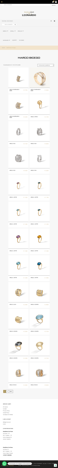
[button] (4, 463)
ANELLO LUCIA (12, 304)
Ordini (4, 424)
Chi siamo (21, 40)
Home (3, 47)
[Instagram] (54, 21)
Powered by (8, 465)
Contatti (14, 40)
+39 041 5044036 (7, 455)
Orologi (20, 31)
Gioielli (12, 31)
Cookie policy (6, 412)
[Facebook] (51, 21)
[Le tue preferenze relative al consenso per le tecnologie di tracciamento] (55, 465)
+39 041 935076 (9, 21)
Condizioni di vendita (8, 414)
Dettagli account (7, 422)
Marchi (5, 31)
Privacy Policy (6, 411)
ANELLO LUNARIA (35, 304)
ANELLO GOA (12, 143)
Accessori (6, 40)
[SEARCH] (15, 24)
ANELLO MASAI (12, 384)
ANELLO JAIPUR (13, 197)
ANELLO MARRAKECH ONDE (14, 90)
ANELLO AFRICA (34, 116)
